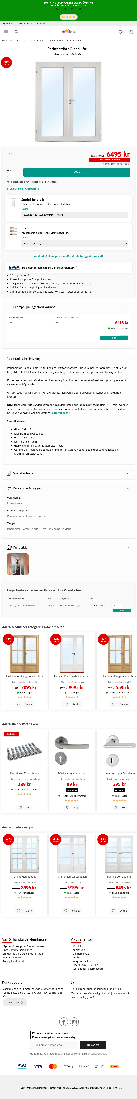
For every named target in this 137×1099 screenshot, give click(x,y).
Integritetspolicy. (97, 1053)
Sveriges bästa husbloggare (88, 968)
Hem (4, 40)
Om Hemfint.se (81, 953)
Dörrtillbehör (61, 413)
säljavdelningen (117, 993)
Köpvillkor (78, 946)
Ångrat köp (79, 950)
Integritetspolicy (82, 961)
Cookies (77, 957)
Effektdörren (14, 503)
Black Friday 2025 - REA (85, 965)
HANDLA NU (68, 17)
